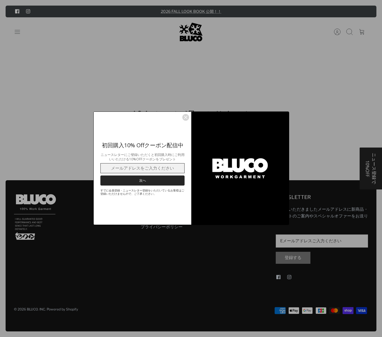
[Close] (185, 117)
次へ (142, 180)
